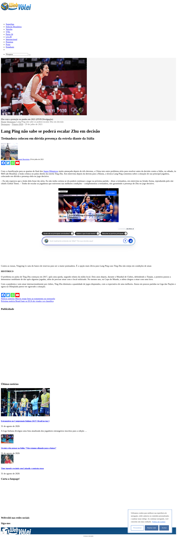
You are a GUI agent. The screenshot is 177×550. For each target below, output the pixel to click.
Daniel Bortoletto (24, 159)
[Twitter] (8, 163)
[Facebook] (3, 163)
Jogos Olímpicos (50, 171)
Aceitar (164, 528)
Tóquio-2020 (17, 124)
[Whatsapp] (13, 163)
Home (3, 122)
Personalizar (137, 528)
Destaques (11, 122)
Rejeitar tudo (151, 528)
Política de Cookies (158, 522)
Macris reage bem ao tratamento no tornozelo (28, 298)
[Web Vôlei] (16, 9)
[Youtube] (17, 163)
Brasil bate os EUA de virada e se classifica (27, 301)
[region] (150, 521)
